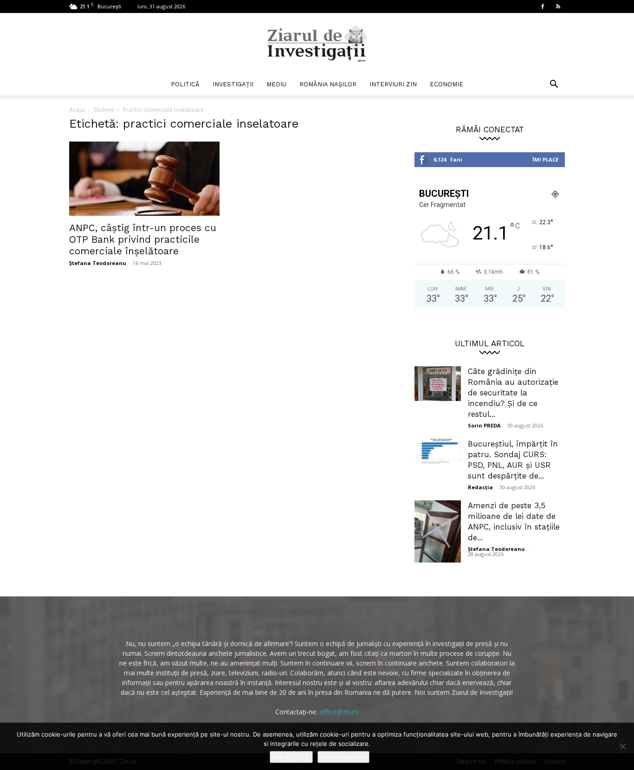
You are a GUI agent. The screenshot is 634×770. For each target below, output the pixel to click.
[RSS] (558, 6)
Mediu (276, 84)
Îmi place (545, 159)
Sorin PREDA (484, 425)
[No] (622, 746)
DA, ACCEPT (291, 757)
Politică (185, 84)
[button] (554, 85)
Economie (446, 84)
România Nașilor (327, 84)
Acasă (77, 110)
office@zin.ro (339, 711)
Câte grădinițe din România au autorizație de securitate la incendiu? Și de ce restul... (513, 393)
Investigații (233, 84)
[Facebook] (543, 6)
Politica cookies (343, 757)
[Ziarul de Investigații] (317, 43)
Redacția (480, 487)
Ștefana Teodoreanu (97, 262)
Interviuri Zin (393, 84)
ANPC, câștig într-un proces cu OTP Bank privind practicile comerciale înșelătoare (142, 239)
